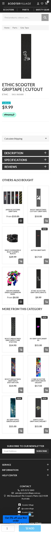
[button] (25, 138)
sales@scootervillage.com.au (27, 493)
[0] (46, 3)
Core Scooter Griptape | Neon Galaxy (38, 381)
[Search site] (45, 17)
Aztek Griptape (38, 250)
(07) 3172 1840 (27, 490)
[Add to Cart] (46, 221)
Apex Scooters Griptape (13, 210)
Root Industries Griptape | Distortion (13, 381)
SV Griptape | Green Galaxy (12, 420)
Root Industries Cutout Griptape (38, 210)
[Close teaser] (29, 514)
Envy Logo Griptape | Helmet (38, 420)
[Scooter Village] (19, 3)
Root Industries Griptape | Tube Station (13, 340)
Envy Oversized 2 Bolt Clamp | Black (13, 252)
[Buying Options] (20, 221)
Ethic (5, 94)
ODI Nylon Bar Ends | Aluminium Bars (13, 292)
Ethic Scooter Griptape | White (38, 291)
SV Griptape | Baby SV (38, 339)
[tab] (25, 153)
